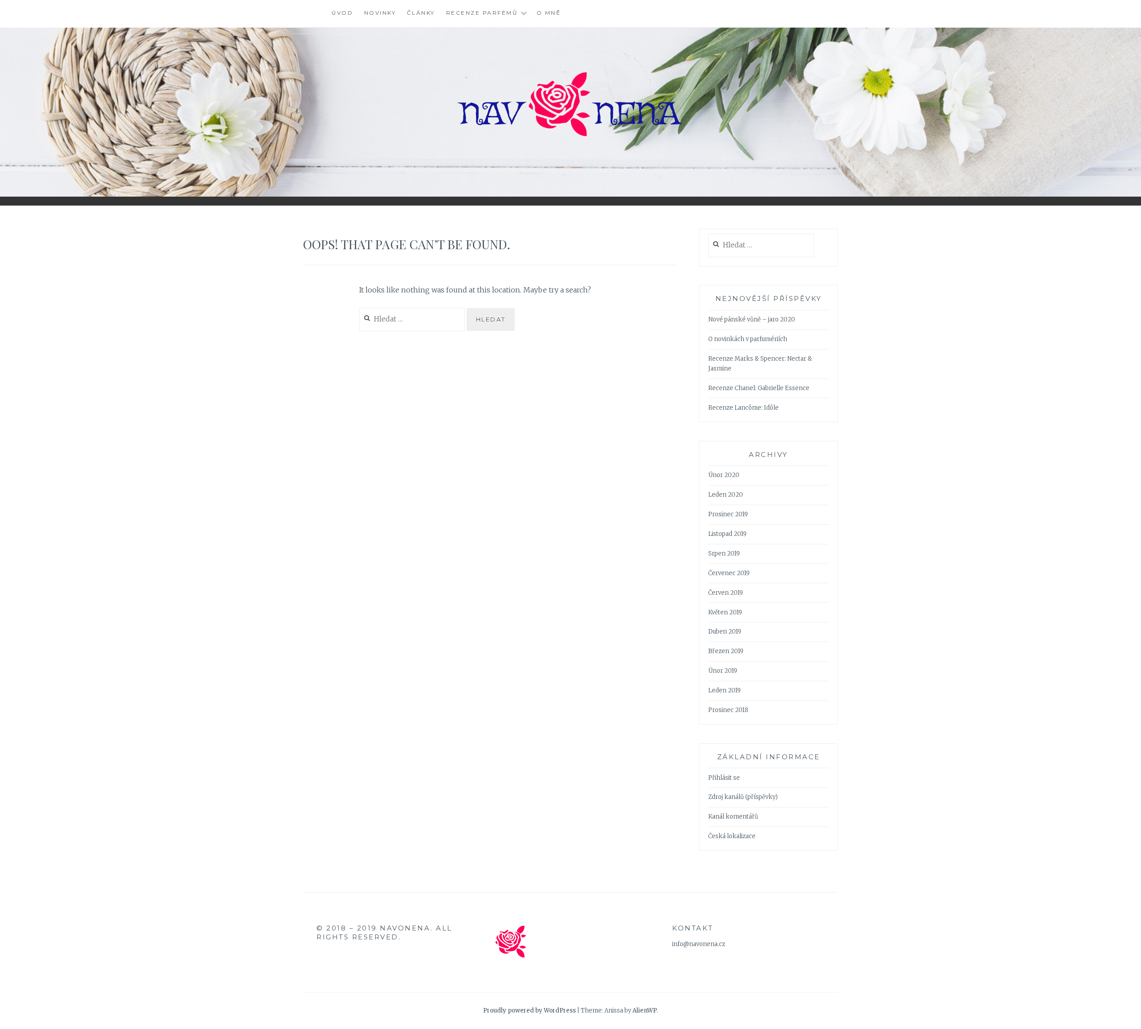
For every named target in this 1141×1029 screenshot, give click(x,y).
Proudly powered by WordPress (529, 1010)
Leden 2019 (724, 690)
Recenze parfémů (482, 12)
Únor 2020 (723, 475)
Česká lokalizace (731, 836)
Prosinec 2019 (728, 514)
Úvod (342, 12)
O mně (549, 12)
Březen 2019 (725, 651)
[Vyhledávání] (761, 245)
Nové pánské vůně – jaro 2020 (751, 319)
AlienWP (644, 1010)
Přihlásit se (724, 778)
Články (421, 12)
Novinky (380, 12)
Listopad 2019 (727, 534)
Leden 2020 (725, 494)
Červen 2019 (725, 593)
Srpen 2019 (724, 553)
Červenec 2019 (729, 573)
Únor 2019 (722, 671)
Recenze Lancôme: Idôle (743, 408)
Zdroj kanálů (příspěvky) (743, 797)
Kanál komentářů (733, 816)
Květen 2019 (725, 612)
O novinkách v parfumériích (747, 339)
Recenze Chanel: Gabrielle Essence (758, 388)
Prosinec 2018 (728, 710)
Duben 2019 (724, 631)
